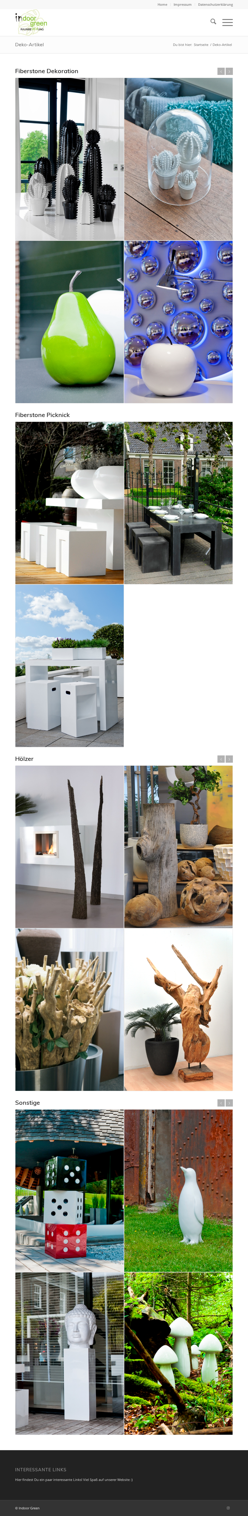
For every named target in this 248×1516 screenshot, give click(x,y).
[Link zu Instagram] (228, 1507)
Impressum (183, 4)
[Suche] (210, 22)
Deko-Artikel (29, 44)
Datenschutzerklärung (215, 4)
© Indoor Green (27, 1508)
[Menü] (224, 22)
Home (162, 4)
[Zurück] (221, 71)
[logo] (31, 22)
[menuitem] (163, 4)
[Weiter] (229, 71)
